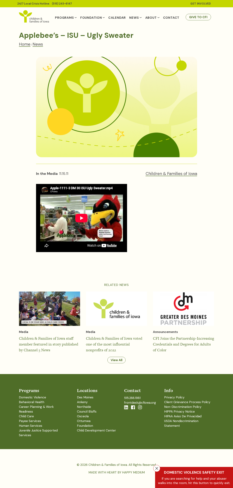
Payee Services (30, 421)
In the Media (47, 173)
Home (24, 44)
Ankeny (82, 402)
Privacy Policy (174, 397)
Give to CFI (198, 17)
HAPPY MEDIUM (133, 472)
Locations (87, 390)
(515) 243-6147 (62, 3)
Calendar (117, 18)
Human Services (30, 426)
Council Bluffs (86, 411)
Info (168, 390)
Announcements (165, 332)
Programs (64, 18)
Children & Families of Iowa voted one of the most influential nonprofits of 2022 (114, 344)
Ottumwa (83, 421)
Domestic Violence (32, 397)
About (151, 18)
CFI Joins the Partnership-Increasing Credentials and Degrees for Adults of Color (183, 344)
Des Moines (85, 397)
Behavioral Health (31, 402)
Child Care (26, 416)
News (134, 18)
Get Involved (200, 3)
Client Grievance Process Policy (187, 402)
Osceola (83, 416)
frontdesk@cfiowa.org (140, 403)
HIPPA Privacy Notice (179, 411)
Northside (84, 407)
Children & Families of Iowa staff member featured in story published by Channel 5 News (48, 344)
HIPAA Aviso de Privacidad (183, 416)
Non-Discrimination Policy (183, 407)
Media (23, 332)
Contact (171, 18)
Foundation (91, 18)
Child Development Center (96, 430)
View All (116, 360)
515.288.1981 (132, 398)
